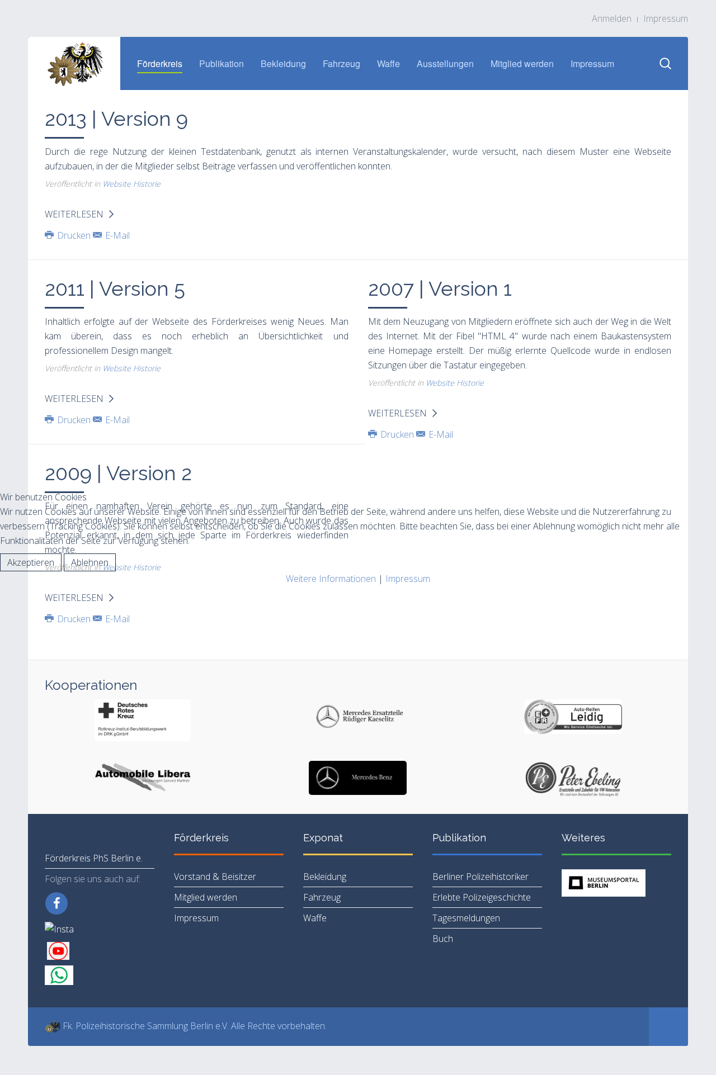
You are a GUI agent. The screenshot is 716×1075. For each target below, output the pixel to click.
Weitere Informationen (331, 578)
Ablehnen (90, 562)
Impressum (407, 578)
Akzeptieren (30, 562)
